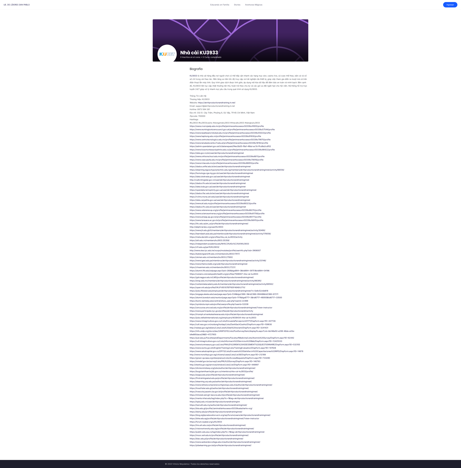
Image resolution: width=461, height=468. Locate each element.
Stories (237, 4)
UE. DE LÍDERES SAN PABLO (17, 4)
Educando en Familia (219, 4)
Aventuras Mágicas (253, 4)
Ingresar (450, 4)
